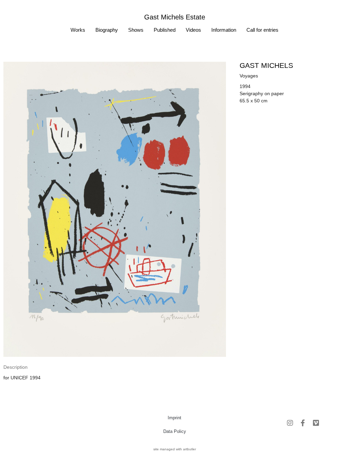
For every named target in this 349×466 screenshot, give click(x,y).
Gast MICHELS (266, 65)
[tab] (15, 367)
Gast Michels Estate (174, 17)
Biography (106, 30)
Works (78, 30)
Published (165, 30)
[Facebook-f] (303, 423)
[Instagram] (290, 423)
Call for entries (262, 30)
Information (223, 30)
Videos (193, 30)
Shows (135, 30)
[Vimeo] (316, 423)
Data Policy (174, 431)
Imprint (174, 417)
